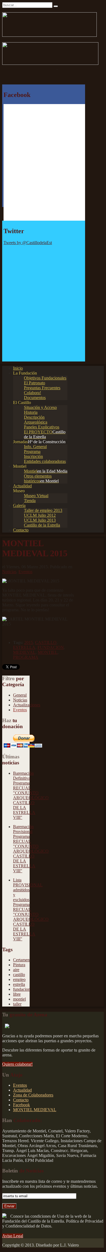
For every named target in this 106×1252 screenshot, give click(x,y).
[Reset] (56, 6)
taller (17, 1004)
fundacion (21, 989)
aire (16, 969)
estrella (19, 984)
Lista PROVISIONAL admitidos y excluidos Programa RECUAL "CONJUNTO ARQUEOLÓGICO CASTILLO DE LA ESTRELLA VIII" (31, 909)
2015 (28, 642)
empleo (19, 979)
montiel (19, 999)
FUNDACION (51, 647)
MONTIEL (48, 652)
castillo (19, 974)
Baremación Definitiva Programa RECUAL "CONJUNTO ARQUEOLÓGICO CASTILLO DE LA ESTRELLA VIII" (31, 795)
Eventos (25, 571)
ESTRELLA (24, 647)
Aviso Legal (12, 1235)
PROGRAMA (25, 657)
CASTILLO (46, 642)
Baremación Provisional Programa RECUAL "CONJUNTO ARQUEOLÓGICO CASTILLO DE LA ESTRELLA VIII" (31, 848)
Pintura (19, 964)
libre (17, 994)
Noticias (9, 571)
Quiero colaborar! (17, 1064)
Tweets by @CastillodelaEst (28, 242)
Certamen (21, 960)
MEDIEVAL (24, 652)
